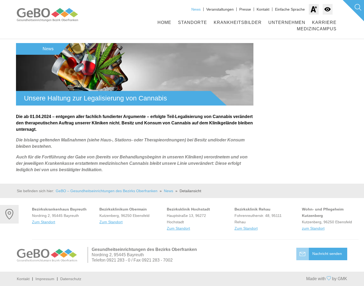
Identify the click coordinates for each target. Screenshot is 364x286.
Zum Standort (43, 222)
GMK (342, 278)
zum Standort (313, 228)
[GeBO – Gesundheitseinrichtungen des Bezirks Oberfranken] (53, 15)
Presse (245, 9)
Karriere (324, 22)
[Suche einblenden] (353, 10)
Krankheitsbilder (238, 22)
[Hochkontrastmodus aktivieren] (328, 9)
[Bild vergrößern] (134, 74)
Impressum (44, 279)
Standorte (192, 22)
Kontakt (263, 9)
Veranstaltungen (220, 9)
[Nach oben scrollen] (182, 279)
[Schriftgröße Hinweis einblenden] (314, 9)
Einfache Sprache (290, 9)
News (196, 9)
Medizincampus (317, 29)
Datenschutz (70, 279)
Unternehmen (286, 22)
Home (164, 22)
